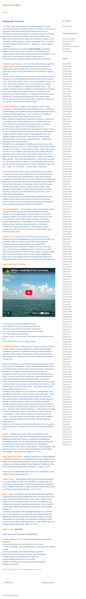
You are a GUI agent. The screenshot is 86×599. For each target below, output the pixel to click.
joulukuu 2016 (66, 354)
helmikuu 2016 (67, 379)
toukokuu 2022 (67, 191)
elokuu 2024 (66, 124)
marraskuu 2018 (67, 296)
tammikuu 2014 (67, 442)
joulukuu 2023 (66, 144)
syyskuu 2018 (66, 301)
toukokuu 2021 (67, 221)
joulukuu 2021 (66, 204)
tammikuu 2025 (67, 111)
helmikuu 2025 (67, 109)
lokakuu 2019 (66, 269)
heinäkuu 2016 (67, 367)
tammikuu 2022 (67, 201)
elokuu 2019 (66, 274)
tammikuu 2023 (67, 171)
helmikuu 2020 (67, 259)
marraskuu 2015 (67, 387)
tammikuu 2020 (67, 261)
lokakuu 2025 (66, 89)
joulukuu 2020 (66, 234)
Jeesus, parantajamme (69, 39)
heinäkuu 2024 (67, 126)
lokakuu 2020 (66, 239)
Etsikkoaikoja (66, 44)
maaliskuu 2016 (67, 377)
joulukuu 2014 (66, 414)
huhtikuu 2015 (66, 404)
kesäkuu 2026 (66, 69)
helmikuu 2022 (67, 199)
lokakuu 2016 (66, 359)
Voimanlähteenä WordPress (11, 595)
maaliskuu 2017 (67, 346)
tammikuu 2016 (67, 382)
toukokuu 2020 (67, 251)
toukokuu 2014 (67, 432)
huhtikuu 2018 (66, 314)
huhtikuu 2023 (66, 164)
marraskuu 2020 (67, 236)
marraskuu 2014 (67, 417)
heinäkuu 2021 (67, 216)
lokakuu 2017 (66, 329)
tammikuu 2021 (67, 231)
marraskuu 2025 (67, 86)
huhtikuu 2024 (66, 134)
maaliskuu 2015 (67, 407)
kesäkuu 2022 (66, 189)
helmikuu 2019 (67, 289)
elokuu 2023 (66, 154)
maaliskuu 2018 (67, 316)
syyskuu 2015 (66, 392)
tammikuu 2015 (67, 412)
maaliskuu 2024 (67, 136)
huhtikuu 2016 (66, 374)
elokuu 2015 (66, 394)
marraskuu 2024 (67, 116)
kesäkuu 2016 (66, 369)
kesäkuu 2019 (66, 279)
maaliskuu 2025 (67, 106)
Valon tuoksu (11, 5)
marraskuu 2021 (67, 206)
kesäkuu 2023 (66, 159)
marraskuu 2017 (67, 326)
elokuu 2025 (66, 94)
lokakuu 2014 (66, 419)
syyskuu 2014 (66, 422)
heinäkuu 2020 (67, 246)
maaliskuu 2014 (67, 437)
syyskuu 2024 (66, 121)
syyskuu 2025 (66, 91)
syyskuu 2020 (66, 241)
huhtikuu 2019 (66, 284)
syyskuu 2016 (66, 362)
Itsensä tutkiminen (68, 41)
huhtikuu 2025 (66, 104)
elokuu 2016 (66, 364)
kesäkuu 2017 (66, 339)
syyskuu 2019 (66, 271)
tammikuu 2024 (67, 141)
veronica (38, 569)
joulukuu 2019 (66, 264)
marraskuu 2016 (67, 357)
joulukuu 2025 (66, 84)
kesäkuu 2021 (66, 219)
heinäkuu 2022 (67, 186)
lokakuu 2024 (66, 119)
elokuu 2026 (66, 64)
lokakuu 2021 (66, 209)
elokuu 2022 (66, 184)
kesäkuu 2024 (66, 129)
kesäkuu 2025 (66, 99)
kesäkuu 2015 (66, 399)
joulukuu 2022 (66, 174)
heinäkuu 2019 (67, 276)
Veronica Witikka (67, 26)
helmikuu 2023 (67, 169)
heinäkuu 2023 (67, 156)
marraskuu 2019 (67, 266)
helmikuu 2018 (67, 319)
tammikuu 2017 (67, 351)
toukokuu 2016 (67, 372)
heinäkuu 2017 (67, 336)
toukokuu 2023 (67, 161)
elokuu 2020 (66, 244)
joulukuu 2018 (66, 294)
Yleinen (25, 569)
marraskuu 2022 (67, 176)
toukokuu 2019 (67, 281)
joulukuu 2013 (66, 444)
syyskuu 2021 (66, 211)
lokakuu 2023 (66, 149)
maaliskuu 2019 (67, 286)
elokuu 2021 (66, 214)
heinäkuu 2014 (67, 427)
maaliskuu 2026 (67, 76)
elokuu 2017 (66, 334)
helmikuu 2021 (67, 229)
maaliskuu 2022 (67, 196)
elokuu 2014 (66, 424)
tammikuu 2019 (67, 291)
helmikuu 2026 (67, 79)
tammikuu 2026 (67, 81)
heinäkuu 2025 (67, 96)
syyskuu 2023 (66, 151)
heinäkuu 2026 (67, 66)
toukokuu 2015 (67, 402)
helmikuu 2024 (67, 139)
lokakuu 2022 (66, 179)
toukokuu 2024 (67, 131)
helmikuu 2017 (67, 349)
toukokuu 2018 (67, 311)
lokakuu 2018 (66, 299)
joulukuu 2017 (66, 324)
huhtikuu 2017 (66, 344)
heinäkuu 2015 (67, 397)
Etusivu (5, 12)
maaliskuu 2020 (67, 256)
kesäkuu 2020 (66, 249)
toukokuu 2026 (67, 71)
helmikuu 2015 (67, 409)
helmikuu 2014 (67, 439)
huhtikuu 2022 (66, 194)
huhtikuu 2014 (66, 434)
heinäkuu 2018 (67, 306)
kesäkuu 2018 (66, 309)
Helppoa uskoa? (48, 582)
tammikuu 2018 (67, 321)
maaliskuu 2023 (67, 166)
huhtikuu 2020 (66, 254)
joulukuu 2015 (66, 384)
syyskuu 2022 (66, 181)
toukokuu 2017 (67, 341)
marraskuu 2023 (67, 146)
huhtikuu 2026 (66, 74)
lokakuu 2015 (66, 389)
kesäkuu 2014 (66, 429)
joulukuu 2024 (66, 114)
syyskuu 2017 (66, 331)
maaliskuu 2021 (67, 226)
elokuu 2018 (66, 304)
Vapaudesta (8, 582)
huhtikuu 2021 (66, 224)
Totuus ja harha (67, 51)
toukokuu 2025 (67, 101)
